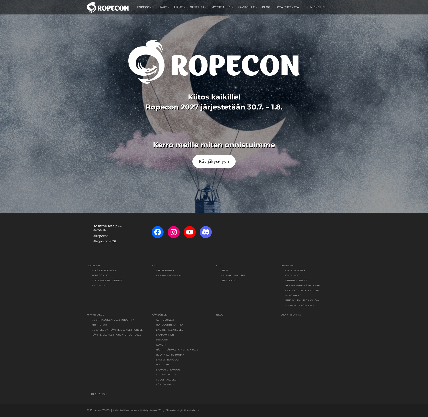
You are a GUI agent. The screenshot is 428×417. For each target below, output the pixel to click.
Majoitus (163, 364)
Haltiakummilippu (234, 275)
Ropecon (144, 7)
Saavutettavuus (168, 369)
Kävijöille (246, 7)
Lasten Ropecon (168, 359)
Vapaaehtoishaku (169, 275)
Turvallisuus (166, 374)
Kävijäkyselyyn (214, 161)
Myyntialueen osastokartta (112, 319)
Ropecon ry (100, 275)
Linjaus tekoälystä (299, 305)
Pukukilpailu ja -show (302, 300)
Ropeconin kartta (169, 324)
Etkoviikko (293, 295)
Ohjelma (197, 7)
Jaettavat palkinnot (107, 280)
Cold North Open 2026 (302, 290)
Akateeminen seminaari (303, 285)
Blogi (266, 7)
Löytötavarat (166, 384)
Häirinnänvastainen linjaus (177, 349)
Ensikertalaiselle (169, 329)
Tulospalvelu (166, 379)
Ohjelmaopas (295, 270)
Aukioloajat (165, 319)
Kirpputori (99, 324)
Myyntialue (221, 7)
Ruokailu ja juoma (170, 354)
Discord (162, 339)
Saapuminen (165, 334)
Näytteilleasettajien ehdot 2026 (116, 334)
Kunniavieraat (296, 280)
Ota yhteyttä (288, 7)
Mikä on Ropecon (104, 270)
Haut (163, 7)
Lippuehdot (229, 280)
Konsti (161, 344)
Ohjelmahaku (166, 270)
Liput (178, 7)
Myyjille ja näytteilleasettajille (117, 329)
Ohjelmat (292, 275)
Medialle (98, 285)
